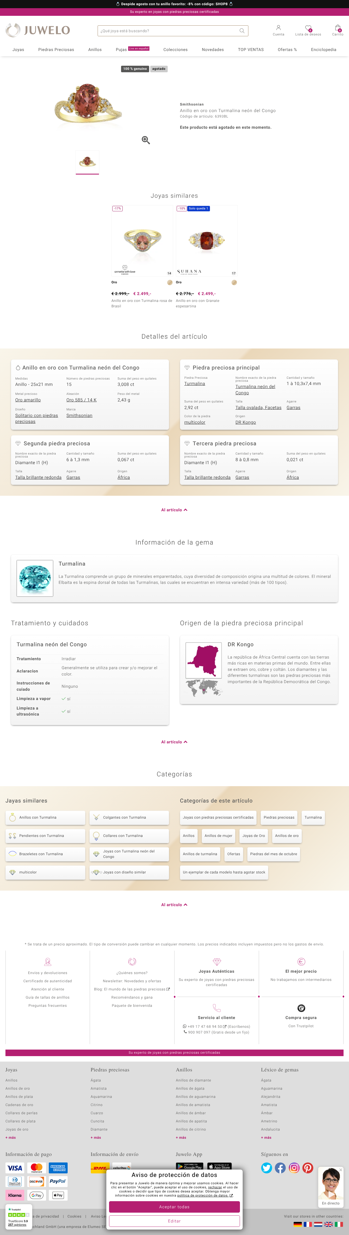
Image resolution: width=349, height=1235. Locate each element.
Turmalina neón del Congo (255, 389)
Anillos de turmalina (200, 854)
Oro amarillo (28, 400)
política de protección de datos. (202, 1195)
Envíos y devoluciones (48, 973)
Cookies (75, 1216)
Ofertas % (287, 50)
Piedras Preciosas (56, 50)
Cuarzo (97, 1113)
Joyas (18, 50)
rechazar (215, 1187)
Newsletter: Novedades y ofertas (132, 981)
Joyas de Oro (253, 836)
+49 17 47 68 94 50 (205, 1026)
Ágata (96, 1080)
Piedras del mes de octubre (273, 854)
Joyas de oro (16, 1129)
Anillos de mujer (219, 836)
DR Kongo (246, 422)
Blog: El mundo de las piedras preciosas (130, 989)
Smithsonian (80, 415)
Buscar (243, 31)
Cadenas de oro (19, 1105)
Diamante (99, 1129)
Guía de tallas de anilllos (48, 997)
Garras (293, 407)
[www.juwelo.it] (339, 1224)
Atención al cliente (47, 989)
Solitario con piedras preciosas (36, 418)
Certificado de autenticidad (47, 981)
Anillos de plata (19, 1096)
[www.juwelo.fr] (308, 1224)
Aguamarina (272, 1088)
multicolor (194, 422)
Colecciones (176, 50)
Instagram (294, 1167)
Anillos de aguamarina (196, 1096)
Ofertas (233, 854)
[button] (278, 31)
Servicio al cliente (216, 1018)
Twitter (266, 1167)
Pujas (132, 50)
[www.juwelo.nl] (318, 1224)
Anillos (95, 50)
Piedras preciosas (279, 817)
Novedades (213, 50)
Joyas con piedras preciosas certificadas (218, 817)
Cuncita (97, 1121)
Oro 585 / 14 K (82, 400)
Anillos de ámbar (191, 1113)
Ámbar (267, 1113)
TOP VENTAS (251, 50)
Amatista (99, 1088)
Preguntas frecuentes (48, 1005)
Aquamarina (101, 1096)
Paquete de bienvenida (132, 1005)
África (124, 477)
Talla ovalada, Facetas (259, 407)
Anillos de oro (287, 836)
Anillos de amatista (193, 1105)
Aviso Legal (100, 1216)
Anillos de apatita (191, 1121)
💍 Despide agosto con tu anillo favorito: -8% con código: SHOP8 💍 (174, 4)
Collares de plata (20, 1121)
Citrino (97, 1105)
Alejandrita (271, 1096)
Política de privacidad (40, 1216)
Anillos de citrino (191, 1129)
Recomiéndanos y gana (132, 997)
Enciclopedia (323, 50)
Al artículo (171, 510)
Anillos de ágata (190, 1088)
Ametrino (269, 1121)
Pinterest (307, 1167)
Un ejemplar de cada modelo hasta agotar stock (224, 872)
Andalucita (270, 1129)
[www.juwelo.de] (298, 1224)
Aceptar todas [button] (174, 1207)
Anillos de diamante (193, 1080)
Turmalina (194, 383)
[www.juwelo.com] (328, 1224)
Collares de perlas (21, 1113)
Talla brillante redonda (38, 477)
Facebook (280, 1167)
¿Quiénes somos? (132, 973)
